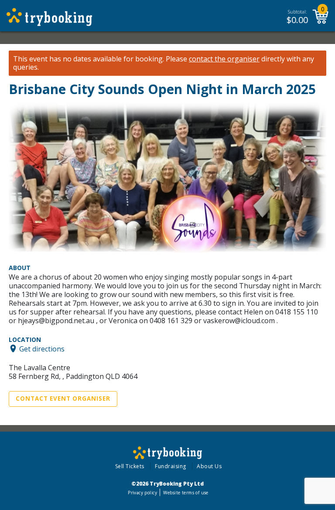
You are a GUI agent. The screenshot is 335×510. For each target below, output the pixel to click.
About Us (209, 466)
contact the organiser (224, 59)
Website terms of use (185, 493)
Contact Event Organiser (63, 398)
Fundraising (170, 466)
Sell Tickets (129, 466)
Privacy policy (142, 493)
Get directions (42, 348)
